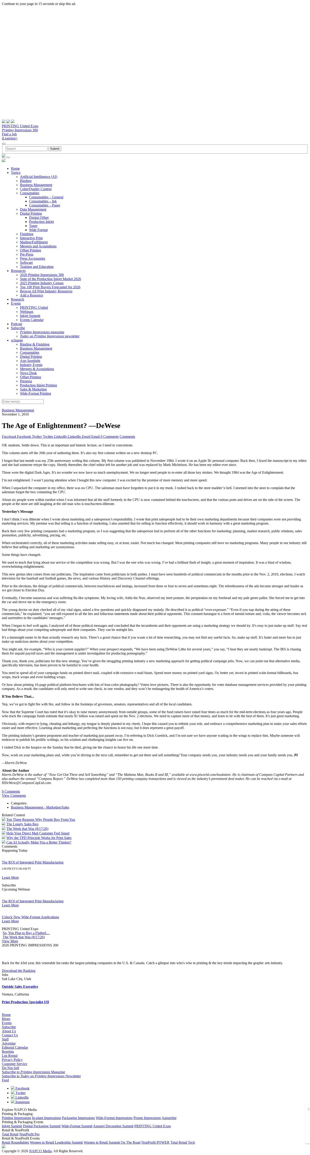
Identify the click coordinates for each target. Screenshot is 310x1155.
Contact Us (10, 1035)
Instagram (22, 1102)
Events (16, 303)
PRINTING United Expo (20, 126)
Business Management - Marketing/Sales (40, 807)
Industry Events (31, 365)
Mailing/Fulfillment (34, 242)
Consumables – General (46, 197)
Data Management (33, 209)
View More (10, 941)
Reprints (8, 1051)
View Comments (14, 795)
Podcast (16, 324)
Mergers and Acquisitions (38, 246)
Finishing (26, 234)
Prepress (26, 381)
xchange (17, 340)
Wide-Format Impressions (114, 1118)
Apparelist (169, 1118)
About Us (9, 1031)
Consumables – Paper (44, 205)
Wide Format (38, 230)
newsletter (49, 336)
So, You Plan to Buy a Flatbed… (26, 933)
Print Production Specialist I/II (25, 1002)
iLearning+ (10, 138)
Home (15, 168)
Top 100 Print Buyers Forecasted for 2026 (50, 287)
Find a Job (9, 134)
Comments (127, 436)
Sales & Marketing (33, 389)
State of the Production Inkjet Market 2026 (50, 279)
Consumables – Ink (43, 201)
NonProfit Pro (29, 1134)
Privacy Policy (12, 1060)
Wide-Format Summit (77, 1126)
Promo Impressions (147, 1118)
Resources (18, 271)
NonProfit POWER (155, 1142)
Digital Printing (31, 213)
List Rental (9, 1056)
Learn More (10, 877)
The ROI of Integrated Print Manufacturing (33, 862)
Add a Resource (31, 295)
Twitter (20, 1093)
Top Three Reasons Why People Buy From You (40, 819)
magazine (42, 332)
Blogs (6, 1019)
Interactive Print (31, 238)
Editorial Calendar (15, 1047)
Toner (33, 226)
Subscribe (18, 328)
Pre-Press (26, 254)
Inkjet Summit (30, 316)
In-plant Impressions (46, 1118)
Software (26, 262)
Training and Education (37, 267)
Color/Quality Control (36, 189)
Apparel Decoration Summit (113, 1126)
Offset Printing (30, 250)
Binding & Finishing (34, 344)
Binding (26, 181)
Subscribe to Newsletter (41, 1076)
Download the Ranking (18, 971)
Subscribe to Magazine (33, 1072)
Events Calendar (32, 320)
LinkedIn (22, 1097)
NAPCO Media (40, 1151)
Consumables (29, 193)
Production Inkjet (41, 222)
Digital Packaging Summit (42, 1126)
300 (20, 130)
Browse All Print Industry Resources (46, 291)
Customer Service (14, 1064)
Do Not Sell (10, 1068)
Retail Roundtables (15, 1142)
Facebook (22, 1088)
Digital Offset (39, 217)
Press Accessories (32, 258)
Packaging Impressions (78, 1118)
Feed (5, 1080)
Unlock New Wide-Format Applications (30, 917)
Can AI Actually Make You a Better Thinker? (38, 842)
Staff (5, 1039)
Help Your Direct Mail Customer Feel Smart (37, 833)
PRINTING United (34, 307)
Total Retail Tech (182, 1142)
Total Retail (10, 1134)
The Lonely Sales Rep (22, 824)
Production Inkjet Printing (38, 385)
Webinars (26, 312)
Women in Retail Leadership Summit (56, 1142)
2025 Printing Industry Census (42, 283)
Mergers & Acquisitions (37, 369)
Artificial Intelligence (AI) (38, 177)
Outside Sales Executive (20, 986)
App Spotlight (30, 361)
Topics (15, 172)
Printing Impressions (16, 1118)
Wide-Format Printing (35, 393)
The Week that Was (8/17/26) (27, 829)
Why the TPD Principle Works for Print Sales (38, 838)
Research (17, 299)
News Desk (28, 373)
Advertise (9, 1043)
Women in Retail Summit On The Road (112, 1142)
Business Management (36, 185)
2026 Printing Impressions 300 (42, 275)
